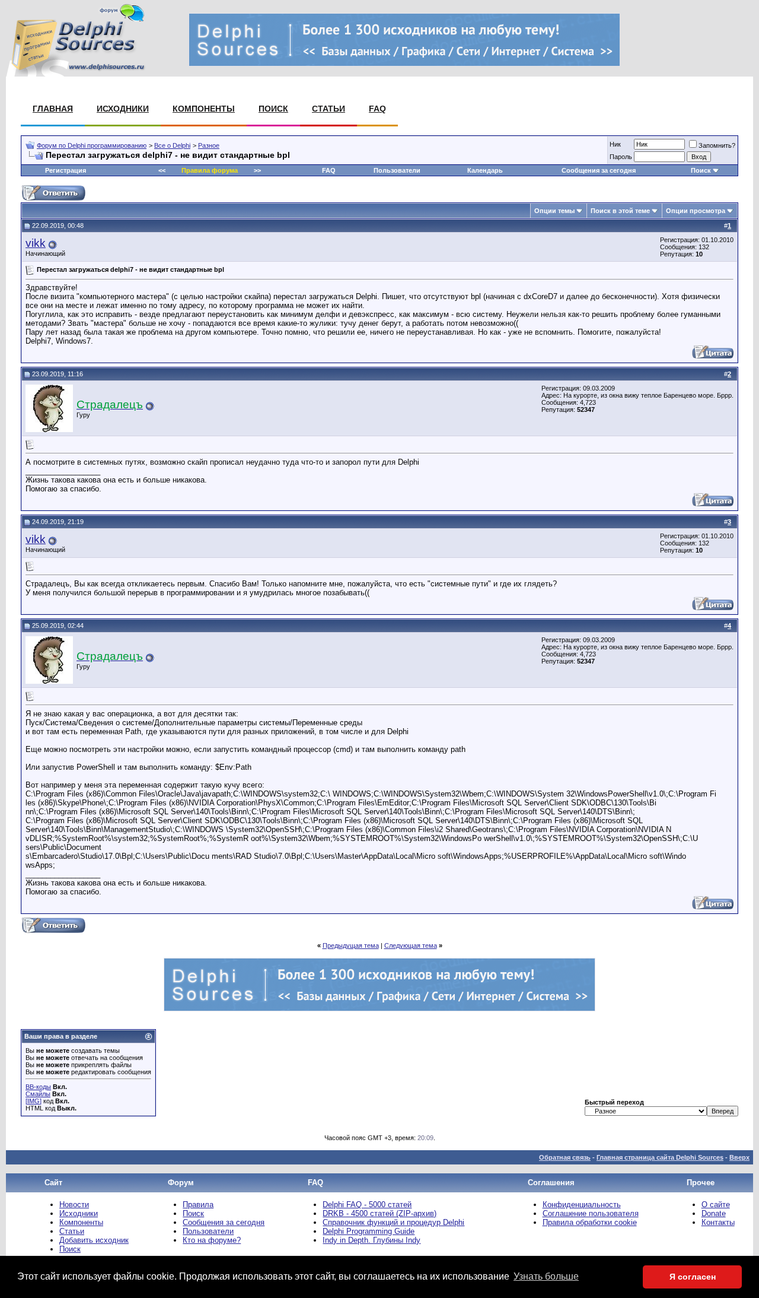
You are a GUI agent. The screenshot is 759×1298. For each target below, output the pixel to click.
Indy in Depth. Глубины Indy (371, 1240)
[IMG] (33, 1101)
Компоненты (204, 108)
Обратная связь (565, 1157)
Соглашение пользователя (591, 1213)
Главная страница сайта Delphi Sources (660, 1157)
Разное (208, 145)
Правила (198, 1204)
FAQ (377, 108)
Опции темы (554, 210)
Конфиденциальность (582, 1204)
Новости (74, 1204)
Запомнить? (717, 145)
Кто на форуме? (212, 1240)
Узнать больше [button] (546, 1276)
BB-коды (38, 1086)
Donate (713, 1213)
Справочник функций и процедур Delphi (393, 1222)
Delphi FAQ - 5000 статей (367, 1204)
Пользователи (397, 170)
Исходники (123, 108)
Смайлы (37, 1093)
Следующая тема (410, 945)
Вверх (739, 1157)
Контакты (718, 1222)
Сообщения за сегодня (599, 170)
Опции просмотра (695, 210)
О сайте (715, 1204)
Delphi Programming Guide (368, 1231)
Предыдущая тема (351, 945)
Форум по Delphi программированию (91, 145)
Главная (53, 108)
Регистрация (65, 170)
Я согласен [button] (692, 1276)
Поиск (273, 108)
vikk (35, 243)
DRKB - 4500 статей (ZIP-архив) (379, 1213)
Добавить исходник (94, 1240)
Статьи (328, 108)
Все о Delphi (172, 145)
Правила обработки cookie (590, 1222)
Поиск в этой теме (620, 210)
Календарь (485, 170)
